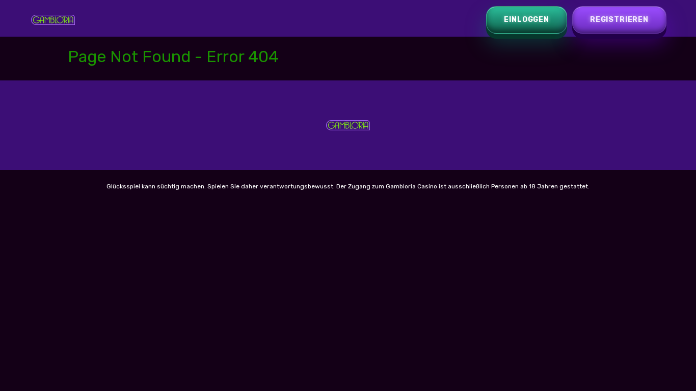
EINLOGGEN (526, 19)
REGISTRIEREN (619, 19)
